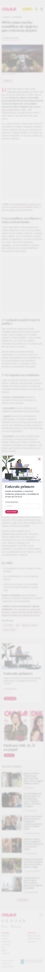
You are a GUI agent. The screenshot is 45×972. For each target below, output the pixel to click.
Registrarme (12, 512)
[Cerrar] (39, 459)
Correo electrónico (11, 502)
